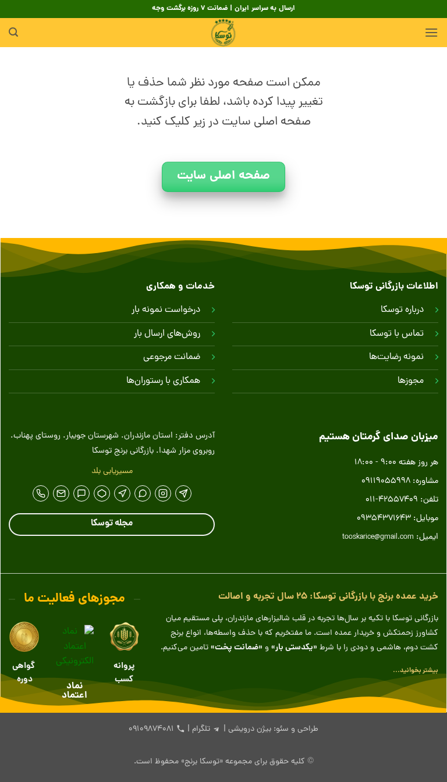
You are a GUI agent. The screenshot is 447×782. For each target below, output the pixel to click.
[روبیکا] (102, 493)
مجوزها (411, 381)
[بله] (81, 493)
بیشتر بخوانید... (415, 671)
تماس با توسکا (397, 334)
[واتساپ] (142, 493)
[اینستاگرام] (163, 493)
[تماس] (41, 493)
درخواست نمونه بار (166, 310)
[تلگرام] (183, 493)
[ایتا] (122, 493)
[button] (431, 32)
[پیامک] (61, 493)
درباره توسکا (402, 310)
